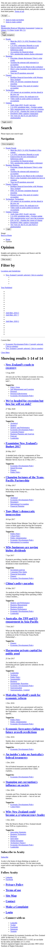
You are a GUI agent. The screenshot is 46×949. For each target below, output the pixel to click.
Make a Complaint (17, 906)
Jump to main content (14, 22)
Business (9, 56)
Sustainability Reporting (19, 684)
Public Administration (18, 538)
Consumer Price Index (18, 572)
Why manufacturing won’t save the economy (27, 109)
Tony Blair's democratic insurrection (20, 513)
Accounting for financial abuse (21, 52)
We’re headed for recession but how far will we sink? (24, 402)
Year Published (6, 288)
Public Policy (15, 472)
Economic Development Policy (22, 396)
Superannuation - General (19, 690)
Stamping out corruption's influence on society (22, 783)
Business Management (18, 605)
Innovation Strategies (18, 832)
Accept (4, 16)
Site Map (11, 895)
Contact (10, 901)
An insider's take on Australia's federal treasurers (25, 756)
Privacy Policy (14, 884)
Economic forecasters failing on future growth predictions (25, 730)
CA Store (10, 30)
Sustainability (15, 679)
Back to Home (6, 235)
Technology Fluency (18, 843)
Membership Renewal (9, 28)
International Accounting (19, 504)
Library (3, 30)
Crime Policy (15, 807)
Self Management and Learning (22, 389)
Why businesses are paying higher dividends (22, 549)
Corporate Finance (17, 432)
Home (3, 26)
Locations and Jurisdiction (10, 271)
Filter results (6, 259)
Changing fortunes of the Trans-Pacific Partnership (25, 479)
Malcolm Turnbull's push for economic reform (23, 696)
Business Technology (18, 834)
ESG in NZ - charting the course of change (26, 111)
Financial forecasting (18, 574)
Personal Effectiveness (18, 394)
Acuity (16, 30)
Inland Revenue (16, 468)
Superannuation (16, 688)
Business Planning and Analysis (22, 434)
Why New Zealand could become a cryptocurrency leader (25, 813)
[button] (8, 35)
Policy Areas (15, 387)
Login (4, 32)
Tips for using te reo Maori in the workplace (26, 67)
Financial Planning (17, 506)
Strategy (13, 425)
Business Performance (18, 609)
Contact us (39, 28)
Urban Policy (15, 536)
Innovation (14, 839)
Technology (10, 90)
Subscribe (4, 857)
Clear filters (5, 352)
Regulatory (14, 502)
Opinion (9, 103)
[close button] (9, 16)
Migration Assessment (26, 28)
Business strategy (16, 607)
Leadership (14, 438)
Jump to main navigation (15, 20)
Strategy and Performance (20, 428)
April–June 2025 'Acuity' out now (23, 105)
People (8, 39)
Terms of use (19, 11)
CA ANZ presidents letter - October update (26, 107)
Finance (9, 75)
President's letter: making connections (24, 114)
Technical (14, 423)
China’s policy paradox (20, 583)
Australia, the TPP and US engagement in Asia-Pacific (22, 620)
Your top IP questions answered (22, 73)
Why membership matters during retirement (26, 54)
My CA (23, 30)
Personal (13, 391)
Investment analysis (17, 570)
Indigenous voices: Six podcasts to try (24, 97)
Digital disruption (16, 841)
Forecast (13, 436)
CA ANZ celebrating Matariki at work (24, 46)
